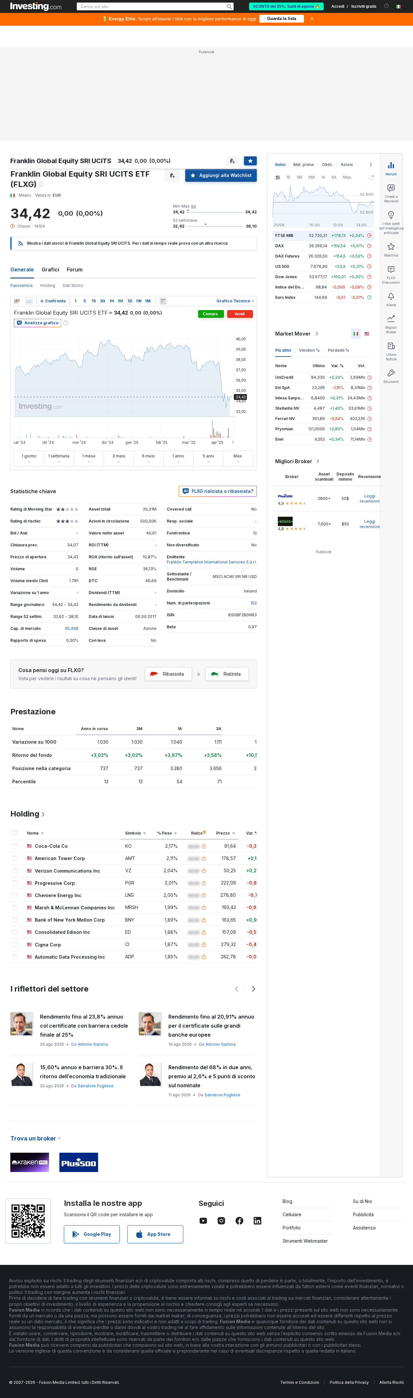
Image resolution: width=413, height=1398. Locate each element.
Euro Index (285, 297)
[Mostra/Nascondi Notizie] (162, 301)
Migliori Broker (293, 461)
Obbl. (327, 164)
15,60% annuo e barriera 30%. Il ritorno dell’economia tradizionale (83, 1072)
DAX (279, 245)
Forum (75, 269)
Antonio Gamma (93, 1044)
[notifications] (386, 6)
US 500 (282, 266)
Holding (47, 285)
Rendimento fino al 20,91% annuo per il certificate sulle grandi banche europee (211, 1025)
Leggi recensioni (370, 498)
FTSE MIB (284, 235)
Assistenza (364, 1227)
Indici (280, 164)
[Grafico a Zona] (29, 301)
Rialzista (232, 674)
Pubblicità (363, 1214)
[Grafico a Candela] (16, 301)
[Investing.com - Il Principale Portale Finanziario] (35, 6)
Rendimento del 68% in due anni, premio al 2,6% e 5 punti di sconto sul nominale (211, 1076)
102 (253, 603)
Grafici (50, 269)
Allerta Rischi (391, 1382)
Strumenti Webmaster (305, 1241)
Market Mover (293, 333)
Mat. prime (303, 164)
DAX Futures (287, 256)
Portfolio (292, 1227)
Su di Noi (362, 1201)
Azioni (347, 164)
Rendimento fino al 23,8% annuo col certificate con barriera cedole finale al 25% (84, 1025)
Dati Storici (73, 285)
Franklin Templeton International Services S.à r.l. (212, 562)
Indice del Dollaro (292, 287)
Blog (287, 1201)
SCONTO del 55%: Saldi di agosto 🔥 (286, 6)
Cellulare (292, 1214)
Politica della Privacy (349, 1382)
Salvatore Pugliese (96, 1085)
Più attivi (283, 350)
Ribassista (173, 674)
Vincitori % (309, 350)
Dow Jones (286, 276)
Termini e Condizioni (299, 1382)
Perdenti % (338, 350)
